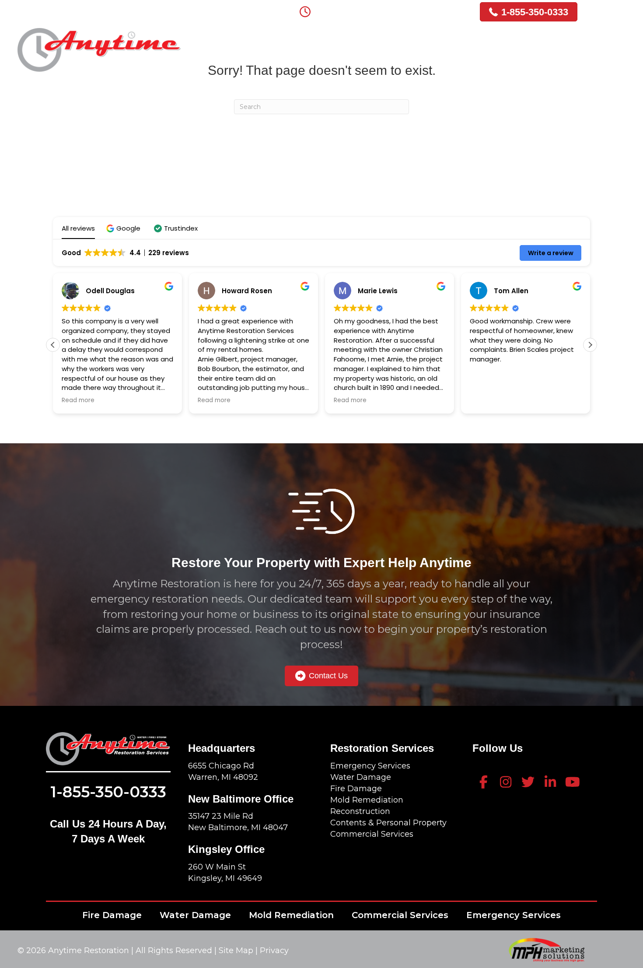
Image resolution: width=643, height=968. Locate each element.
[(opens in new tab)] (546, 949)
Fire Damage (356, 788)
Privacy (274, 950)
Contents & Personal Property (388, 823)
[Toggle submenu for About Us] (304, 42)
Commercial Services (371, 834)
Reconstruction (360, 811)
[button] (124, 228)
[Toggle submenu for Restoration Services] (433, 42)
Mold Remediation (366, 800)
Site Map (237, 950)
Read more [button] (78, 400)
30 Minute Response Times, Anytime (389, 9)
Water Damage (360, 777)
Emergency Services (370, 766)
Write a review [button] (550, 253)
